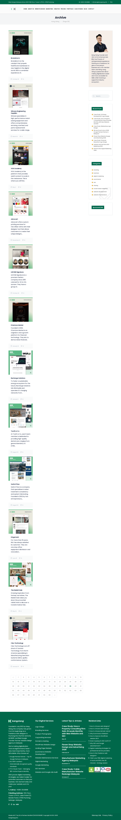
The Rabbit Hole (16, 590)
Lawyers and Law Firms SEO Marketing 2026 (101, 145)
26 (75, 682)
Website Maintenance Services (46, 758)
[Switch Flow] (21, 469)
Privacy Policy (107, 815)
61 (39, 695)
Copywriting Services (43, 737)
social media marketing (100, 188)
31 (28, 686)
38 (65, 686)
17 (28, 682)
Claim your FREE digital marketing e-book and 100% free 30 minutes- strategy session (101, 760)
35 (49, 686)
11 (70, 677)
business (96, 173)
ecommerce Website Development (43, 753)
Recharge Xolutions (18, 378)
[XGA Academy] (21, 153)
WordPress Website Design (45, 745)
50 (55, 691)
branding (96, 170)
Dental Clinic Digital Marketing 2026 (102, 149)
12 (75, 677)
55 (81, 691)
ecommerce (97, 179)
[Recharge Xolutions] (21, 362)
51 (60, 691)
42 (13, 691)
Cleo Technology (17, 643)
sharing (96, 185)
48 (44, 691)
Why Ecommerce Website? (99, 734)
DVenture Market (17, 325)
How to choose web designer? (100, 726)
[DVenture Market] (21, 309)
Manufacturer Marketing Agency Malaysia (73, 759)
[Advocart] (21, 204)
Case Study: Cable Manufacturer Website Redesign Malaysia (72, 771)
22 (55, 682)
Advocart (14, 219)
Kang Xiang (55, 21)
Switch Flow (15, 484)
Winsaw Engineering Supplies (18, 112)
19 (39, 682)
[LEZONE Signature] (21, 257)
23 (60, 682)
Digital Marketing (41, 761)
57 (18, 695)
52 (65, 691)
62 (44, 695)
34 (44, 686)
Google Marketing (42, 765)
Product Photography (43, 734)
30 (23, 686)
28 (13, 686)
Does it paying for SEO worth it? (100, 741)
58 (23, 695)
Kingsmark (15, 537)
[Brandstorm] (21, 43)
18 (34, 682)
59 (29, 695)
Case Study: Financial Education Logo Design (100, 141)
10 (65, 677)
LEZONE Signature (17, 272)
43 (18, 691)
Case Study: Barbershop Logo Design (102, 127)
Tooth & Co (15, 431)
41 (80, 686)
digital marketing (99, 176)
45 (29, 691)
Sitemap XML (96, 815)
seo (95, 182)
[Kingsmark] (21, 521)
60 (34, 695)
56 (13, 695)
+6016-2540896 (22, 790)
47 (39, 691)
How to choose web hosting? (99, 729)
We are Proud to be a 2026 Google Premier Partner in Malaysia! (101, 132)
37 (60, 686)
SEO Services (40, 768)
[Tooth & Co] (21, 416)
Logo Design (39, 727)
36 (55, 686)
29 (18, 686)
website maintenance (100, 195)
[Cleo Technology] (21, 628)
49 (49, 691)
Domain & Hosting (41, 741)
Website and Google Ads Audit (46, 772)
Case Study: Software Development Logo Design (101, 115)
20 (44, 682)
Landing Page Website (43, 748)
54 (75, 691)
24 (65, 682)
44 (23, 691)
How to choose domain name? (100, 731)
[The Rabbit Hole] (21, 575)
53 (70, 691)
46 (34, 691)
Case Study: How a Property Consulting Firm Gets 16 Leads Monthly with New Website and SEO (102, 121)
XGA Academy (16, 168)
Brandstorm (15, 58)
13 (80, 677)
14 (13, 682)
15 (18, 682)
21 (49, 682)
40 (75, 686)
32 (34, 686)
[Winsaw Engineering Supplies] (21, 96)
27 (81, 682)
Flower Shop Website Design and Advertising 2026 (102, 137)
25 (70, 682)
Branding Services (41, 730)
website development (100, 191)
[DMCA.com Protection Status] (91, 769)
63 (49, 695)
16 (23, 682)
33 (39, 686)
